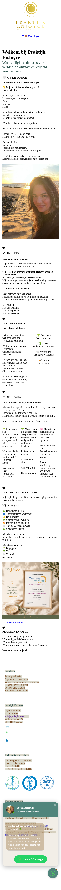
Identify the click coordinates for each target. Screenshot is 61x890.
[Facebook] (7, 736)
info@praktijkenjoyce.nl (17, 716)
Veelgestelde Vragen (15, 687)
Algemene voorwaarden (16, 679)
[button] (55, 805)
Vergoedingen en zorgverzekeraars (22, 682)
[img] (30, 16)
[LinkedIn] (7, 740)
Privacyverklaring (13, 676)
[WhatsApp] (7, 731)
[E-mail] (7, 727)
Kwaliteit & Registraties (16, 690)
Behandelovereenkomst (16, 685)
